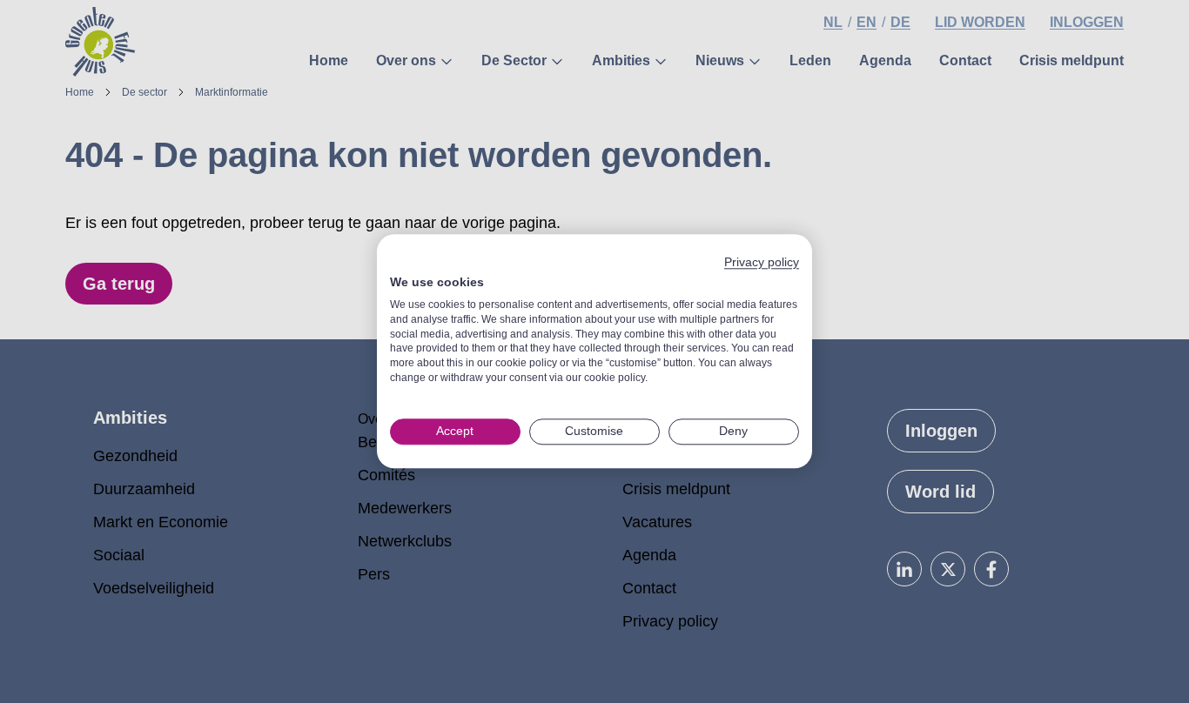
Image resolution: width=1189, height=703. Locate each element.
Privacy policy (761, 262)
